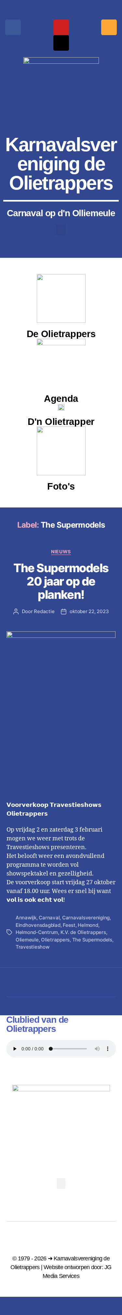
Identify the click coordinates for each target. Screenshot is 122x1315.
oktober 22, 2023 (89, 611)
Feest (69, 925)
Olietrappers (55, 940)
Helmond (88, 925)
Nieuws (61, 551)
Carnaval (49, 917)
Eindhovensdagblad (38, 925)
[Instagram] (109, 27)
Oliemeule (27, 940)
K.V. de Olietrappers (83, 932)
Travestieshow (32, 947)
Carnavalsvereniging (86, 917)
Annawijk (26, 917)
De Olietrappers (61, 334)
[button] (61, 229)
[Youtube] (61, 27)
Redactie (44, 611)
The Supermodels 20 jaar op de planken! (61, 581)
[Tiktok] (61, 43)
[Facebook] (13, 27)
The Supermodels (92, 940)
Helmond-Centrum (37, 932)
